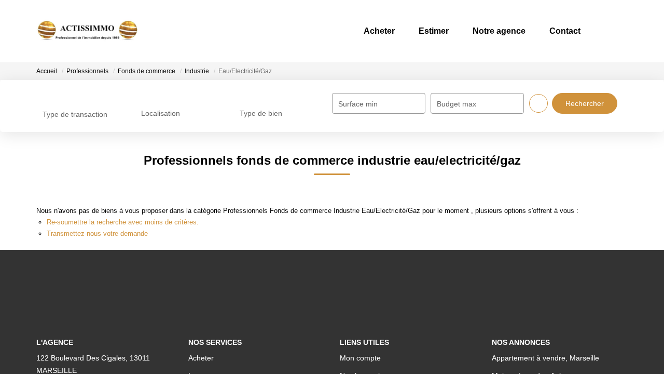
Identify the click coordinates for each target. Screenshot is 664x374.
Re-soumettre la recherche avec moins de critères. (123, 222)
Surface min (358, 104)
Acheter (356, 30)
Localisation (160, 113)
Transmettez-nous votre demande (97, 233)
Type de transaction (75, 114)
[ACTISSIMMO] (88, 31)
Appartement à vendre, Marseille (545, 358)
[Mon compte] (618, 31)
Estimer (417, 30)
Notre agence (487, 30)
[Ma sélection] (603, 31)
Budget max (456, 104)
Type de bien (261, 113)
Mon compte (360, 358)
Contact (558, 30)
